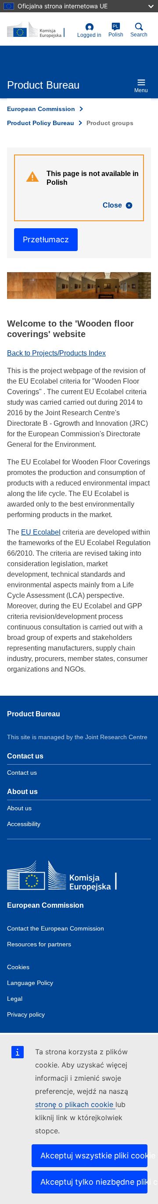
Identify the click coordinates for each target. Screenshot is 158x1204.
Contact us (22, 772)
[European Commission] (70, 877)
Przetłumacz (46, 239)
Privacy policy (26, 1014)
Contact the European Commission (55, 928)
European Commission (41, 108)
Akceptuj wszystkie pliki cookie (93, 1155)
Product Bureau (33, 714)
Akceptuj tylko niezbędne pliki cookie (93, 1181)
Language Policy (30, 982)
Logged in (89, 35)
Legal (14, 998)
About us (19, 808)
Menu (141, 90)
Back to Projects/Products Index (56, 353)
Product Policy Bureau (40, 122)
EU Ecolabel (41, 532)
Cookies (18, 966)
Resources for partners (39, 944)
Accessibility (23, 823)
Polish (115, 31)
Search (138, 35)
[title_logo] (40, 30)
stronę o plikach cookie (75, 1104)
